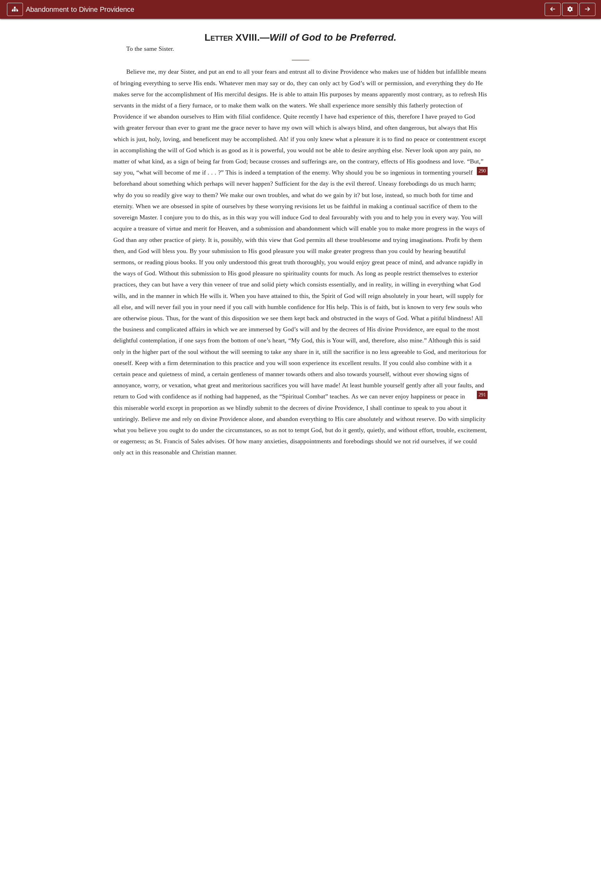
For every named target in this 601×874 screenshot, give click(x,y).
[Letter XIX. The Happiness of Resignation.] (587, 9)
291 (482, 394)
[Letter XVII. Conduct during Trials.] (553, 9)
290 (482, 170)
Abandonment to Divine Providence (80, 9)
